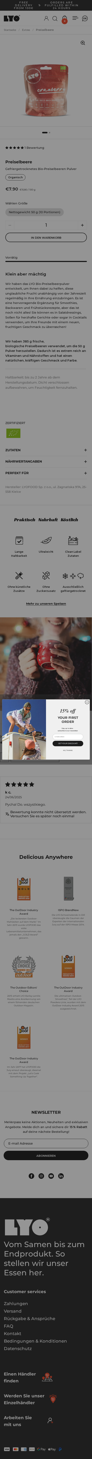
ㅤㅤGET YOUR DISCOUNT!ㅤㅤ (68, 744)
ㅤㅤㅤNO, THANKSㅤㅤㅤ (68, 750)
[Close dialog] (87, 702)
